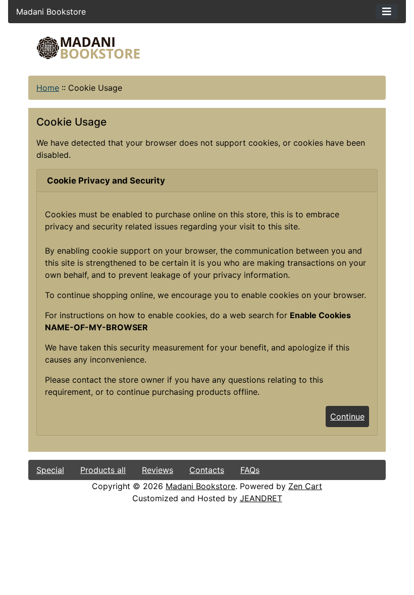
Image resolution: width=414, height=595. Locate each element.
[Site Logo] (88, 48)
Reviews (157, 470)
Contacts (206, 470)
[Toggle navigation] (387, 11)
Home (47, 88)
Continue (347, 416)
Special (50, 470)
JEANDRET (261, 498)
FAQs (250, 470)
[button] (322, 553)
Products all (103, 470)
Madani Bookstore (200, 486)
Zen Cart (305, 486)
